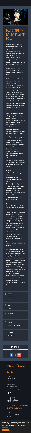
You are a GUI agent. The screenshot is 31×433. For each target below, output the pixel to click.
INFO (8, 376)
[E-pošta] (19, 355)
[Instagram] (10, 393)
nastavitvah (5, 427)
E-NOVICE (10, 380)
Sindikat (9, 338)
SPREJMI (5, 430)
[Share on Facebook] (11, 355)
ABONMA (9, 416)
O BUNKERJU (11, 378)
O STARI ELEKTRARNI (13, 414)
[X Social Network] (15, 355)
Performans (10, 335)
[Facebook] (8, 393)
